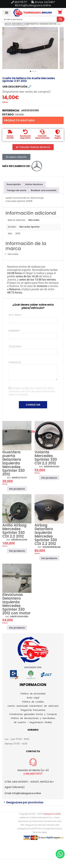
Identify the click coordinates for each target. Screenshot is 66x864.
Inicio (8, 24)
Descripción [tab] (14, 184)
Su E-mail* (15, 315)
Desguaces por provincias (24, 802)
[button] (6, 12)
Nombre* (14, 330)
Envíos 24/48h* (44, 2)
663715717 (21, 2)
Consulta (15, 362)
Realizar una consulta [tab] (43, 190)
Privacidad (55, 828)
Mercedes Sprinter (29, 226)
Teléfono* (15, 346)
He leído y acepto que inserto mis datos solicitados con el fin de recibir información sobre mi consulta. (32, 391)
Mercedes (33, 220)
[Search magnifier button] (60, 19)
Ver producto (17, 488)
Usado (19, 114)
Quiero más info (17, 157)
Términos (36, 832)
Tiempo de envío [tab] (16, 190)
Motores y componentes (25, 24)
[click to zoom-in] (30, 48)
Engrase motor (48, 24)
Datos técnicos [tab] (34, 184)
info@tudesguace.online (34, 5)
